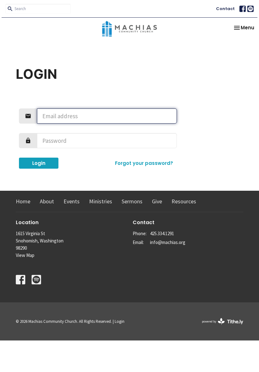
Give (157, 201)
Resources (184, 201)
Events (71, 201)
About (47, 201)
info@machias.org (167, 242)
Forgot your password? (144, 163)
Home (23, 201)
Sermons (132, 201)
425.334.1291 (162, 233)
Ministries (100, 201)
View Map (25, 255)
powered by (218, 326)
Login (38, 163)
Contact (225, 9)
